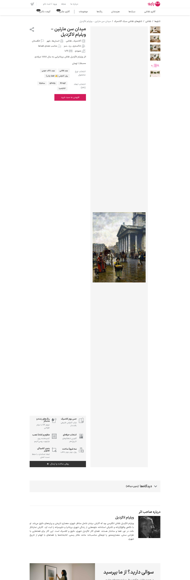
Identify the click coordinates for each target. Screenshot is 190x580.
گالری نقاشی (149, 11)
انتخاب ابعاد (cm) (80, 86)
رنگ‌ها (99, 11)
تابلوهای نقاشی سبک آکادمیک (128, 21)
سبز (65, 46)
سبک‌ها (132, 11)
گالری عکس (64, 11)
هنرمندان (115, 11)
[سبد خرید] (32, 4)
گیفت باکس (44, 11)
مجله (63, 4)
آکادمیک (77, 41)
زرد (70, 46)
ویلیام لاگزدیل (124, 517)
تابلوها (157, 21)
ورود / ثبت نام (50, 4)
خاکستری (77, 46)
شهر (48, 41)
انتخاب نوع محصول (80, 73)
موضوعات (83, 11)
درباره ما (74, 4)
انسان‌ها (55, 41)
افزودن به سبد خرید (70, 97)
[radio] (64, 70)
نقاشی (148, 21)
